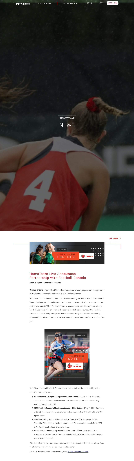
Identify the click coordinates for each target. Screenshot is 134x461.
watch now (112, 3)
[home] (23, 3)
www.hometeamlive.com (78, 452)
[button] (44, 3)
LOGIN (101, 3)
